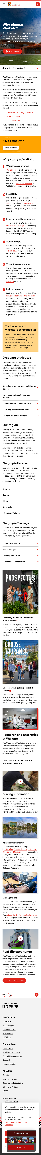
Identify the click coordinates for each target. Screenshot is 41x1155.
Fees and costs (9, 1029)
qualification (28, 203)
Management (18, 852)
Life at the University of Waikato (20, 113)
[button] (21, 1147)
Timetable (7, 1021)
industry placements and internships (21, 296)
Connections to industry (14, 980)
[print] (4, 995)
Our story (6, 1075)
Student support (14, 117)
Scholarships (8, 1033)
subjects (10, 203)
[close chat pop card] (33, 1131)
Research (6, 1060)
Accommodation (9, 1064)
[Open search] (38, 4)
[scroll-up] (36, 995)
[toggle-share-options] (10, 995)
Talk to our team (11, 148)
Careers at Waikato (10, 1087)
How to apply (8, 1025)
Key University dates (11, 1052)
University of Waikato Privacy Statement (16, 1123)
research (10, 281)
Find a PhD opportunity (12, 1056)
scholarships (11, 251)
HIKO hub (7, 1037)
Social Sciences (20, 849)
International (8, 1048)
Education (9, 849)
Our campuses (12, 170)
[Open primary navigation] (3, 4)
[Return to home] (14, 4)
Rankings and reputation (13, 1083)
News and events (10, 1079)
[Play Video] (20, 781)
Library (5, 1091)
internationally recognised (17, 226)
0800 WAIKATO (11, 1101)
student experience (24, 183)
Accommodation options (17, 121)
